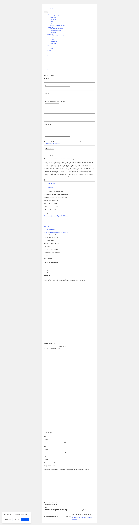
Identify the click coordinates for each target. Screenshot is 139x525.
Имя (46, 85)
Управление (53, 17)
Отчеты (52, 39)
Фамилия (47, 93)
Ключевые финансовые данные (58, 35)
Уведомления (53, 41)
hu (47, 55)
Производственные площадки (57, 25)
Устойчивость (53, 19)
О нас (48, 14)
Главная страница (51, 183)
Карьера (49, 45)
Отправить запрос (50, 148)
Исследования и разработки (57, 28)
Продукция (50, 27)
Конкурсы (52, 46)
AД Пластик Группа (55, 15)
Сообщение (48, 124)
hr (47, 56)
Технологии (53, 32)
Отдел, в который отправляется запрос (55, 101)
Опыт (51, 48)
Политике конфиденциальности (52, 143)
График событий (54, 43)
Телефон (47, 109)
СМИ (51, 23)
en (47, 58)
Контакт (49, 50)
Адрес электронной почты (51, 116)
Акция (51, 37)
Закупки (52, 21)
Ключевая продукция (55, 30)
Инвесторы (50, 34)
